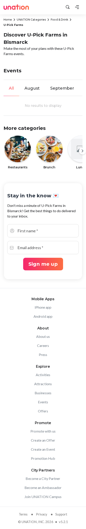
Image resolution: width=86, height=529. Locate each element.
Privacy (41, 514)
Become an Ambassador (43, 487)
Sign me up (43, 264)
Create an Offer (43, 440)
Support (61, 514)
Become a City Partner (43, 478)
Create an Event (43, 449)
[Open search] (68, 7)
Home (8, 19)
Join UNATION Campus (43, 496)
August (32, 88)
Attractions (43, 384)
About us (43, 336)
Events (43, 402)
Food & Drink (59, 19)
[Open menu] (76, 7)
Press (43, 354)
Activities (43, 375)
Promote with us (43, 431)
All (11, 88)
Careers (43, 345)
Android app (43, 316)
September (62, 88)
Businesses (43, 393)
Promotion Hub (43, 458)
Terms (23, 514)
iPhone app (43, 307)
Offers (43, 411)
